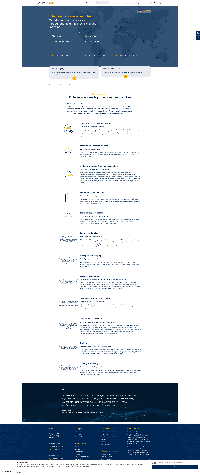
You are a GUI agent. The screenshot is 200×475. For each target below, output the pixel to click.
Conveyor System (106, 454)
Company (126, 3)
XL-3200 (115, 437)
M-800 (103, 432)
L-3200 (108, 434)
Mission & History (80, 432)
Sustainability (79, 437)
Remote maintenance (122, 70)
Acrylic (77, 447)
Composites (78, 459)
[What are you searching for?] (151, 3)
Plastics (77, 454)
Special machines (106, 444)
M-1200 (108, 432)
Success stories (115, 3)
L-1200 (103, 434)
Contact (146, 3)
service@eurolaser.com (60, 38)
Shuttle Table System (107, 459)
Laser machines (77, 3)
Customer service (102, 3)
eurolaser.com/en (62, 85)
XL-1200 (103, 437)
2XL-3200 (103, 439)
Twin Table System (106, 457)
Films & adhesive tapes (82, 457)
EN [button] (154, 3)
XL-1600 (109, 437)
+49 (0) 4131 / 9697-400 (93, 38)
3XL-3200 (103, 442)
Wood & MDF (79, 452)
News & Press (79, 434)
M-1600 (113, 432)
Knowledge (136, 3)
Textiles (77, 449)
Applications (89, 3)
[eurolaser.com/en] (55, 3)
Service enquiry (73, 71)
